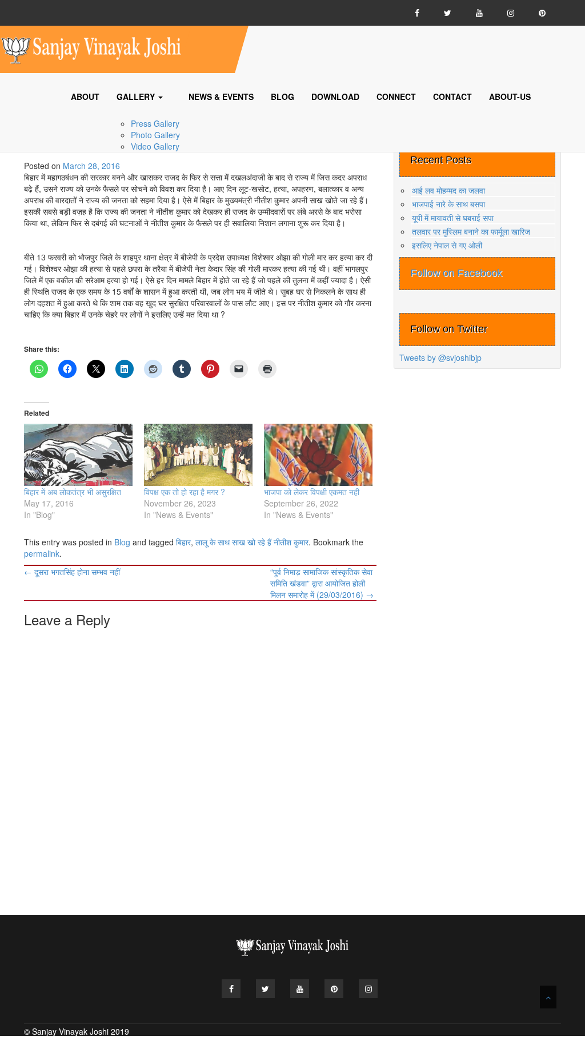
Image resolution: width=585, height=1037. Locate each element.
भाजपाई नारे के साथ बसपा (448, 204)
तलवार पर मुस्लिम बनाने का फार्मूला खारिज (471, 231)
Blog (282, 96)
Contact (452, 96)
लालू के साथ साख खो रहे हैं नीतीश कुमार (251, 542)
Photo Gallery (155, 134)
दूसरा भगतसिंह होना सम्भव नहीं (72, 571)
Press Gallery (155, 123)
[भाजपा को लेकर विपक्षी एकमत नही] (318, 455)
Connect (396, 96)
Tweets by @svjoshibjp (440, 357)
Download (335, 96)
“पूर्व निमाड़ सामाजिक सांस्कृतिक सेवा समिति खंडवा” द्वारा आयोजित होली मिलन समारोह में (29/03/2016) (322, 583)
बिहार (183, 542)
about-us (510, 96)
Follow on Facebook (456, 273)
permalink (41, 553)
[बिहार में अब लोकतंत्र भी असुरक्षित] (78, 455)
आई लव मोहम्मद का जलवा (448, 190)
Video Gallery (155, 146)
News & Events (221, 96)
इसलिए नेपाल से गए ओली (447, 245)
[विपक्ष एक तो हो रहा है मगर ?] (198, 455)
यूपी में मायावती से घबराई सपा (453, 217)
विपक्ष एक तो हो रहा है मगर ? (184, 491)
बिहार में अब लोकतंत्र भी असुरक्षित (72, 491)
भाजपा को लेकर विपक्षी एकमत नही (311, 491)
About (85, 96)
